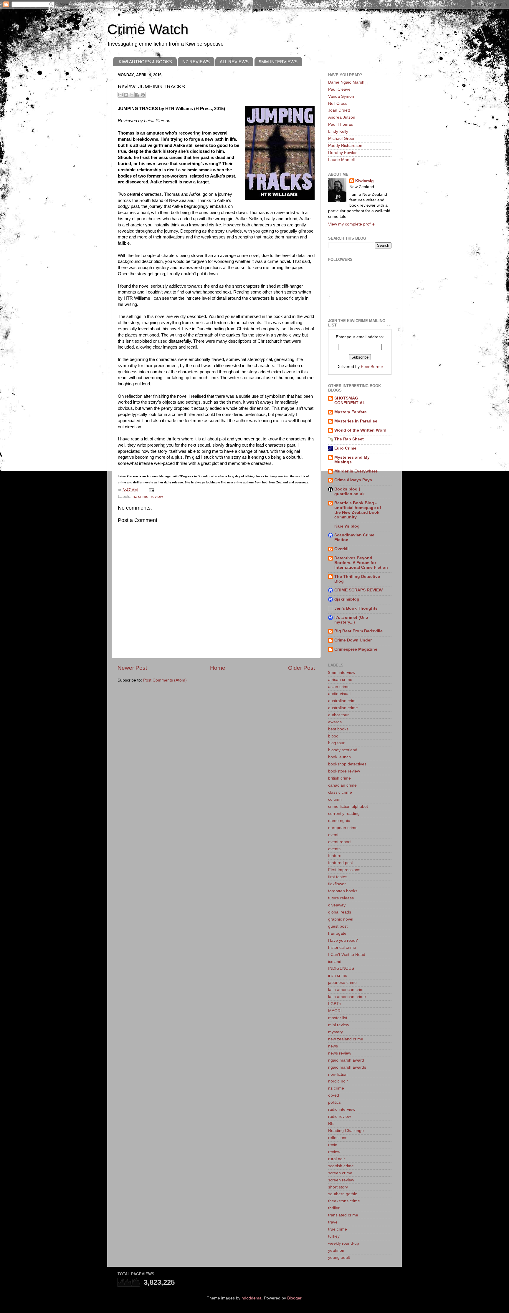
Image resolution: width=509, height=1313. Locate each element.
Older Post (301, 668)
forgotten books (342, 891)
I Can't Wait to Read (346, 954)
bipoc (333, 736)
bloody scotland (342, 750)
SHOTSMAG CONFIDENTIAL (349, 400)
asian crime (339, 686)
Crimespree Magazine (355, 649)
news (333, 1046)
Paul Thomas (340, 124)
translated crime (343, 1215)
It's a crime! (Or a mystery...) (351, 619)
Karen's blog (347, 526)
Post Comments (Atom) (165, 680)
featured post (340, 863)
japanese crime (342, 982)
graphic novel (340, 919)
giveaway (337, 905)
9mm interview (341, 672)
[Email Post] (150, 490)
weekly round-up (343, 1243)
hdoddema (252, 1298)
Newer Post (132, 668)
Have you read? (343, 940)
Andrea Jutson (341, 117)
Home (217, 668)
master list (337, 1018)
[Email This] (120, 95)
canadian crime (342, 785)
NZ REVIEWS (196, 61)
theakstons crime (344, 1201)
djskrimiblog (346, 599)
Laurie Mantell (341, 160)
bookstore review (344, 771)
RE (331, 1123)
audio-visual (339, 694)
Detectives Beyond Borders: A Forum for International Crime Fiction (361, 563)
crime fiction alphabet (348, 806)
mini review (338, 1025)
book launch (339, 757)
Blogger (294, 1298)
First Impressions (344, 870)
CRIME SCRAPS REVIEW (358, 590)
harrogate (337, 933)
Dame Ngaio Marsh (346, 82)
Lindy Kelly (338, 131)
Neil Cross (337, 103)
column (335, 799)
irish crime (337, 975)
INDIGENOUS (341, 968)
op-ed (333, 1095)
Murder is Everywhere (356, 471)
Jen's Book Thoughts (356, 608)
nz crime (140, 496)
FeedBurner (372, 366)
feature (334, 855)
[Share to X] (132, 95)
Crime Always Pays (353, 480)
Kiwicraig (364, 181)
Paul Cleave (339, 89)
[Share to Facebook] (137, 95)
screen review (341, 1180)
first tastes (337, 877)
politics (334, 1102)
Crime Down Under (353, 640)
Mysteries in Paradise (355, 421)
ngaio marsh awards (347, 1067)
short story (338, 1187)
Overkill (342, 549)
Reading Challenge (346, 1130)
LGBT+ (334, 1004)
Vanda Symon (341, 96)
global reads (339, 912)
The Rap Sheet (349, 439)
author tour (338, 715)
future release (341, 898)
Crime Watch (148, 29)
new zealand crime (345, 1039)
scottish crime (341, 1166)
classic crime (340, 792)
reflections (337, 1137)
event (333, 835)
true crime (337, 1229)
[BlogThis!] (126, 95)
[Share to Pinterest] (143, 95)
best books (338, 729)
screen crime (340, 1173)
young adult (339, 1257)
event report (339, 842)
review (157, 496)
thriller (334, 1208)
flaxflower (337, 884)
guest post (338, 926)
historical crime (342, 947)
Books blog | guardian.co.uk (349, 491)
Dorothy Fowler (342, 152)
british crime (339, 778)
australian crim (342, 701)
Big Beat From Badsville (358, 631)
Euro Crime (345, 448)
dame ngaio (339, 820)
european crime (343, 827)
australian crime (343, 708)
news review (339, 1053)
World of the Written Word (360, 430)
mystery (335, 1032)
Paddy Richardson (345, 145)
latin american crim (345, 989)
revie (332, 1145)
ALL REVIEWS (234, 61)
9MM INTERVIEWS (278, 61)
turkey (334, 1236)
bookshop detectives (347, 764)
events (334, 849)
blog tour (336, 743)
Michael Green (342, 138)
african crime (340, 679)
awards (335, 722)
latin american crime (347, 996)
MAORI (335, 1011)
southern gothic (342, 1194)
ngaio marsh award (346, 1060)
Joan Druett (339, 110)
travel (333, 1222)
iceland (334, 961)
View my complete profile (351, 224)
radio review (339, 1116)
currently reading (344, 813)
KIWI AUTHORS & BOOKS (145, 61)
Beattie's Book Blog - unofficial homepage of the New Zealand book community (357, 510)
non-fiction (338, 1074)
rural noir (336, 1159)
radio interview (341, 1109)
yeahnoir (336, 1250)
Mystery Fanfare (350, 412)
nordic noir (338, 1081)
